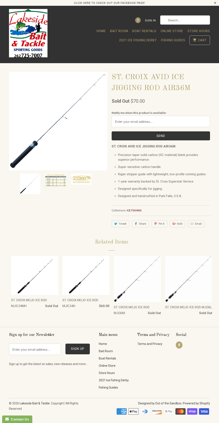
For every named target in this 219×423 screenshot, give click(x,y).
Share (142, 223)
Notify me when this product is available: (139, 112)
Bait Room (119, 31)
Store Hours (199, 31)
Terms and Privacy (149, 344)
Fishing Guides (173, 40)
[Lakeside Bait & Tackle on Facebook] (138, 20)
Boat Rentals (144, 31)
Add (179, 223)
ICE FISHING (134, 210)
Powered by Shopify (196, 403)
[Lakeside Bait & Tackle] (28, 34)
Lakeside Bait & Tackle (35, 403)
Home (101, 31)
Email (198, 223)
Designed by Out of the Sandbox (160, 403)
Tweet (122, 223)
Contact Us (19, 419)
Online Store (172, 31)
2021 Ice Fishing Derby (138, 40)
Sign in (150, 20)
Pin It (161, 223)
